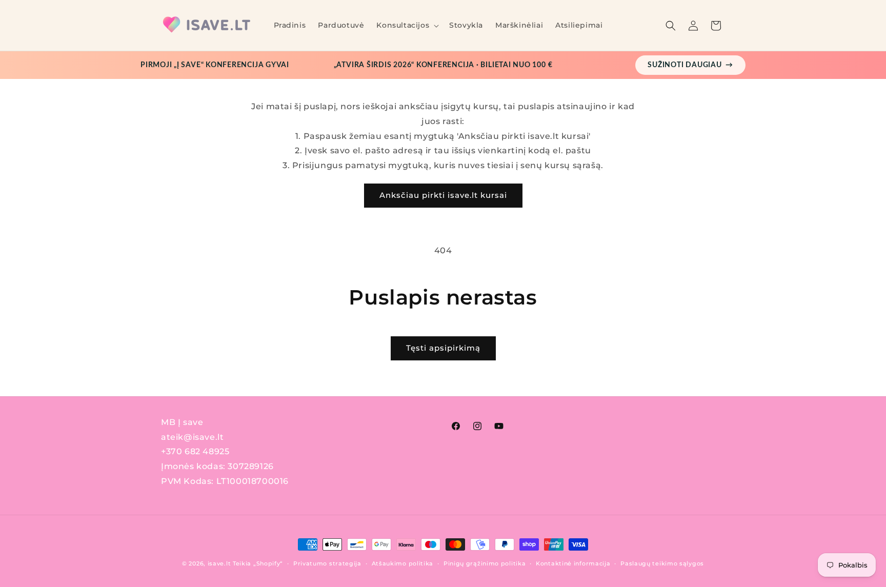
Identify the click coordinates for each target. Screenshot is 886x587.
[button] (406, 25)
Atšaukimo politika (403, 563)
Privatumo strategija (327, 563)
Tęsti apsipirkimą (443, 348)
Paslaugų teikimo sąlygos (662, 563)
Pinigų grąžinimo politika (485, 563)
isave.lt (219, 563)
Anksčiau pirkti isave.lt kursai (443, 195)
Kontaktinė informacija (573, 563)
